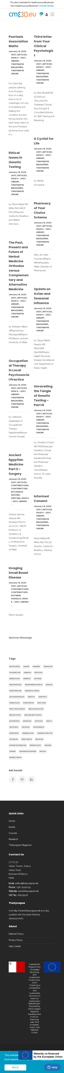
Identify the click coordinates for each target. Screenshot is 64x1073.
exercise (49, 685)
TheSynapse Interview (27, 751)
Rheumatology (35, 745)
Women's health (15, 757)
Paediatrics (14, 733)
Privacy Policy (16, 940)
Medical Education (35, 709)
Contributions (19, 485)
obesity (49, 721)
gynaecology (14, 703)
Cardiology (48, 666)
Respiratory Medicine (17, 745)
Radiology (39, 739)
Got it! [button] (15, 1067)
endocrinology (15, 685)
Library (15, 61)
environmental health (33, 685)
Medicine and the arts (33, 715)
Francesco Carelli (32, 691)
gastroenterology (16, 697)
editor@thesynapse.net (26, 883)
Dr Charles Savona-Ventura (17, 495)
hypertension (28, 703)
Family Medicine (15, 691)
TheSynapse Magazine (20, 845)
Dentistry (38, 672)
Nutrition (39, 721)
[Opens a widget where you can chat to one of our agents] (52, 1067)
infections (41, 703)
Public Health (26, 739)
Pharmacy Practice (45, 733)
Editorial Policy (16, 934)
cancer (26, 666)
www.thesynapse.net (28, 891)
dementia (27, 672)
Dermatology (14, 679)
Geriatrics (42, 697)
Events (12, 827)
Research (13, 839)
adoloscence (14, 666)
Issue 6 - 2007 (18, 57)
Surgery (12, 751)
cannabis (36, 666)
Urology (42, 751)
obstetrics (13, 727)
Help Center (15, 946)
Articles (22, 54)
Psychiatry (13, 739)
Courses (13, 833)
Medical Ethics (15, 715)
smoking (47, 745)
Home (12, 821)
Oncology (26, 727)
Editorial (37, 679)
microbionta (14, 721)
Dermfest (27, 679)
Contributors (19, 488)
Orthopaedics (38, 727)
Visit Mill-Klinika (46, 6)
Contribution (14, 672)
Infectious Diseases (17, 709)
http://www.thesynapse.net (27, 910)
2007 (13, 54)
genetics (31, 697)
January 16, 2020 (17, 51)
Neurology (27, 721)
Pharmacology (28, 733)
